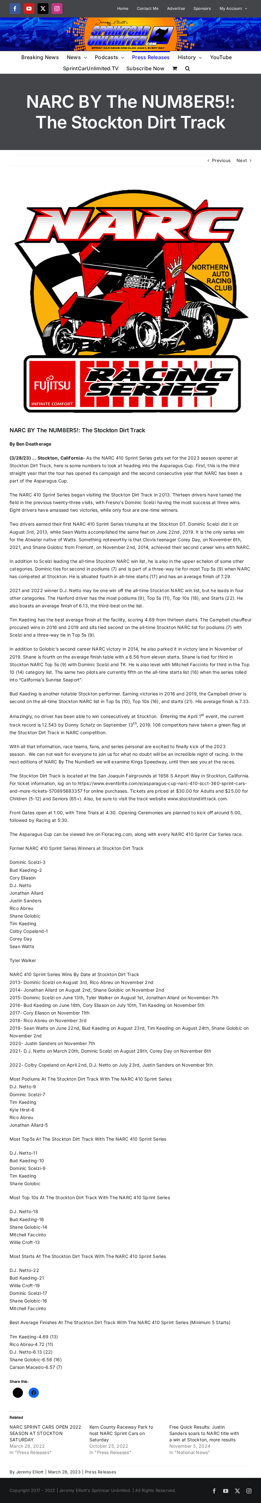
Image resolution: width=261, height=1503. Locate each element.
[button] (187, 67)
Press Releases (100, 1471)
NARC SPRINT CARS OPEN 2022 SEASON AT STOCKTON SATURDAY (45, 1433)
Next (241, 160)
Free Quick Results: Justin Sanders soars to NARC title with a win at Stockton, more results (204, 1433)
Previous (221, 160)
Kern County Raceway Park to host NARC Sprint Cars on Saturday (121, 1433)
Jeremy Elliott (30, 1471)
